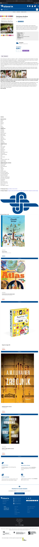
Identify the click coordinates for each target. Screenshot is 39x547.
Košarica (28, 512)
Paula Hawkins (4, 449)
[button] (38, 6)
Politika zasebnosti (19, 521)
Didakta (22, 35)
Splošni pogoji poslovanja (31, 506)
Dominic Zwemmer (9, 295)
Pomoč (16, 508)
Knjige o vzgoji (22, 190)
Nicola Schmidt (23, 17)
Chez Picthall (4, 295)
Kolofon (19, 522)
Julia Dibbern (18, 17)
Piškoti (19, 523)
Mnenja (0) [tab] (6, 56)
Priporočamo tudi (4, 214)
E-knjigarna (9, 190)
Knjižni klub (16, 506)
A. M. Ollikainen (4, 407)
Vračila (28, 509)
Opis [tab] (2, 56)
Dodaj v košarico (25, 50)
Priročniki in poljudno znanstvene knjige (31, 190)
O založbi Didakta (17, 512)
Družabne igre (6, 508)
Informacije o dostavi (30, 508)
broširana (22, 34)
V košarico (19, 258)
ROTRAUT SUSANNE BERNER (6, 252)
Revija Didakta (6, 509)
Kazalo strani (16, 509)
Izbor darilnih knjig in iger (16, 190)
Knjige (5, 506)
